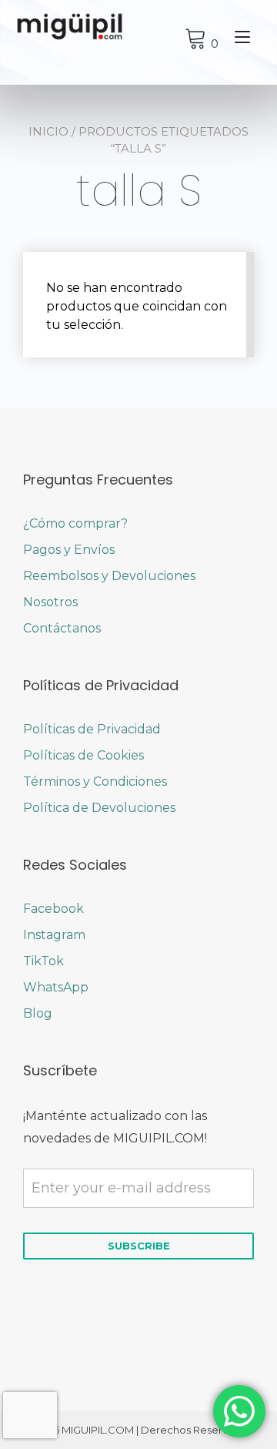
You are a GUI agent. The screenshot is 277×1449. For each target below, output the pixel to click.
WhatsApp (55, 987)
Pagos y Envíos (69, 549)
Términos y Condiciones (95, 781)
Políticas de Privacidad (92, 729)
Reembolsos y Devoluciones (109, 576)
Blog (37, 1013)
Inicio (48, 131)
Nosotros (50, 602)
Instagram (54, 934)
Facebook (53, 908)
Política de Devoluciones (99, 807)
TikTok (43, 961)
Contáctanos (62, 628)
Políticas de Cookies (83, 755)
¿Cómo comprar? (75, 523)
